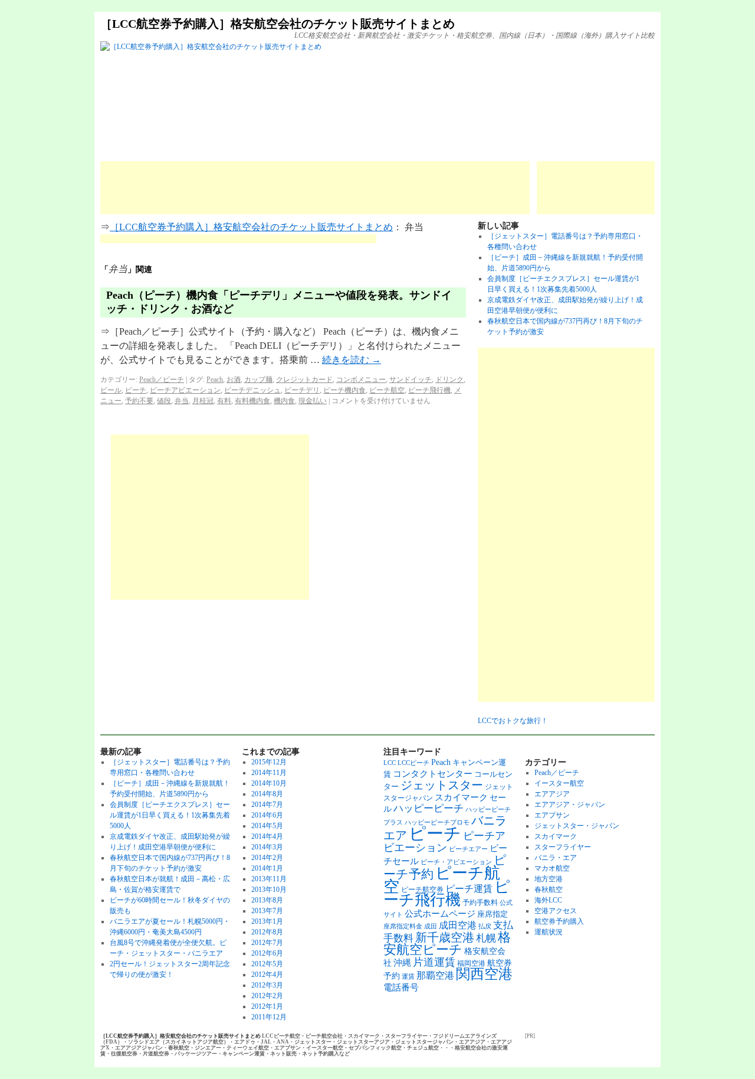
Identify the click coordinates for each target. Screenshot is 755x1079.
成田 (430, 926)
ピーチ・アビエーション (456, 862)
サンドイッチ (410, 379)
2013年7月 (267, 911)
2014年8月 (267, 794)
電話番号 (401, 987)
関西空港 (484, 974)
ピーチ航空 (387, 390)
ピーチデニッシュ (252, 390)
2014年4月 (267, 836)
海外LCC (548, 900)
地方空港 (548, 879)
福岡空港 (471, 963)
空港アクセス (555, 911)
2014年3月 (267, 847)
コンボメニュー (361, 379)
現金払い (312, 401)
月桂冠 (203, 401)
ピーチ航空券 (422, 889)
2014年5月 (267, 826)
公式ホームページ (440, 913)
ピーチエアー (468, 849)
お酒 (233, 379)
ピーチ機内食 (344, 390)
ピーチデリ (302, 390)
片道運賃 (434, 962)
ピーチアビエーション (185, 390)
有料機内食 (252, 401)
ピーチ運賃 (469, 889)
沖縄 (402, 962)
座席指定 (492, 914)
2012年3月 (267, 985)
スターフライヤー (562, 847)
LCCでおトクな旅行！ (513, 721)
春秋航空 (548, 889)
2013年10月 (269, 889)
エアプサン (552, 815)
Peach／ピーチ (161, 379)
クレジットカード (304, 379)
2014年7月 (267, 804)
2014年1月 (267, 868)
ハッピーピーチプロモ (437, 822)
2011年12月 (269, 1017)
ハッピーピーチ (428, 808)
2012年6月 (267, 953)
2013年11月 (269, 879)
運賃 (408, 976)
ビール (111, 390)
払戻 (484, 926)
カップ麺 (258, 379)
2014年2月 (267, 858)
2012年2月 (267, 996)
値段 (164, 401)
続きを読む (351, 360)
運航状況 (548, 932)
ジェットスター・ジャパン (576, 826)
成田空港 (458, 925)
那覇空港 (435, 975)
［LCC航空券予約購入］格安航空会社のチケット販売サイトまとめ (277, 23)
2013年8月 (267, 900)
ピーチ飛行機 (429, 390)
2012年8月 (267, 932)
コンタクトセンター (432, 774)
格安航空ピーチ (447, 943)
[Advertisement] (315, 187)
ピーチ (135, 390)
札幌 (486, 938)
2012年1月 (267, 1006)
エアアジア (552, 794)
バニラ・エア (555, 858)
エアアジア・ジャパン (569, 804)
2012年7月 (267, 943)
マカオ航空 (552, 868)
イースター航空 (559, 783)
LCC (389, 763)
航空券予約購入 (559, 921)
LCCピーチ (413, 763)
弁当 (182, 401)
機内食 (284, 401)
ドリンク (449, 379)
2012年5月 (267, 964)
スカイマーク (461, 797)
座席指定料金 (402, 926)
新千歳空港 (444, 937)
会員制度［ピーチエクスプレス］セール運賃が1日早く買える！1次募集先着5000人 (170, 815)
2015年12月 (269, 762)
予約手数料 (480, 902)
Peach (214, 379)
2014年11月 (269, 773)
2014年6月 (267, 815)
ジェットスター (442, 785)
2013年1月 (267, 921)
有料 (224, 401)
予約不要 (139, 401)
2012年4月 (267, 974)
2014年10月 (269, 783)
